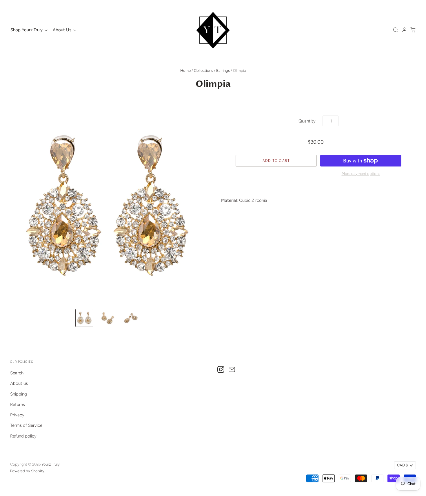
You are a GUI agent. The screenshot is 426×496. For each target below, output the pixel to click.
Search (16, 373)
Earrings (223, 70)
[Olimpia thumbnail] (84, 318)
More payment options (361, 173)
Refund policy (23, 436)
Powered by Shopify (27, 471)
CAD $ (402, 465)
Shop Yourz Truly (27, 29)
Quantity (307, 121)
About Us (62, 29)
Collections (203, 70)
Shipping (18, 394)
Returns (17, 404)
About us (19, 383)
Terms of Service (26, 425)
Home (185, 70)
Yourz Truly (50, 464)
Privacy (17, 415)
